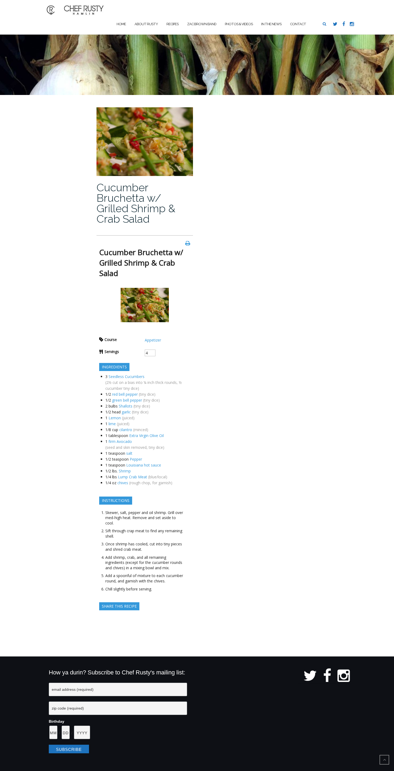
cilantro (125, 429)
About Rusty (146, 24)
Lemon (115, 417)
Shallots (125, 406)
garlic (126, 411)
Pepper (136, 459)
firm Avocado (120, 441)
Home (121, 24)
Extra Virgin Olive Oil (146, 435)
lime (112, 423)
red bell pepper (125, 394)
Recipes (172, 24)
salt (129, 453)
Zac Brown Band (201, 24)
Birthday (56, 721)
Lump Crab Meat (132, 476)
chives (122, 482)
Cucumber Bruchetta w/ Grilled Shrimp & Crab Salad (135, 203)
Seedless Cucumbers (126, 376)
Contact (298, 24)
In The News (271, 24)
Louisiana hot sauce (143, 465)
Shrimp (125, 470)
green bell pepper (127, 400)
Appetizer (153, 340)
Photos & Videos (239, 24)
